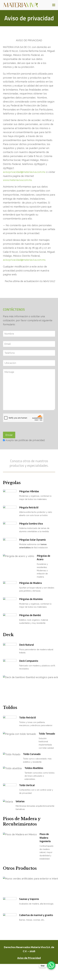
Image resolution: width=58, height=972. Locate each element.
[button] (53, 5)
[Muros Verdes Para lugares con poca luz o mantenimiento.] (29, 886)
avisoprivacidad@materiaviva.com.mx (24, 172)
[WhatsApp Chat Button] (51, 965)
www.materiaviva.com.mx (17, 180)
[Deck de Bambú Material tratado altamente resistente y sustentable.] (29, 687)
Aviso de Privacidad (29, 958)
